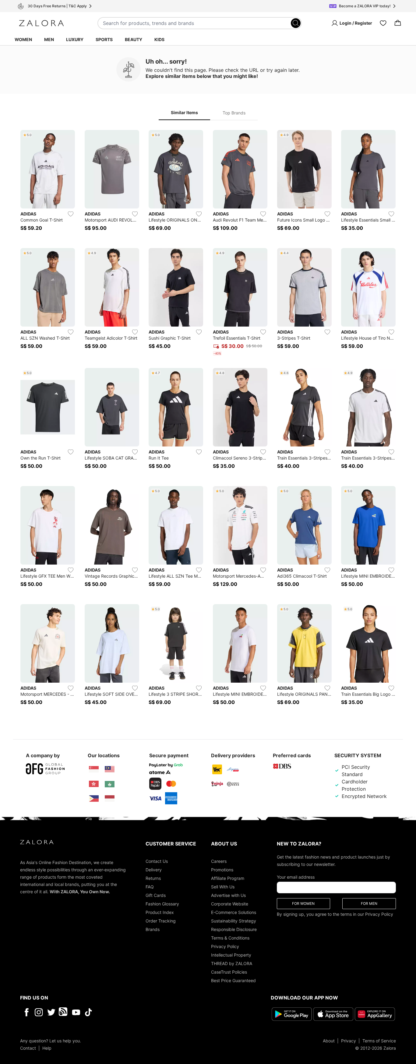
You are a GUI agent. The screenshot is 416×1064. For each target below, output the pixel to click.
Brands (153, 929)
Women (23, 39)
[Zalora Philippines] (94, 799)
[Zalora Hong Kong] (94, 784)
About (329, 1040)
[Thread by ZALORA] (64, 1012)
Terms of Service (379, 1040)
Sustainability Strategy (233, 920)
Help (46, 1048)
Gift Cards (156, 895)
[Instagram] (39, 1012)
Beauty (133, 39)
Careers (219, 861)
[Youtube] (76, 1012)
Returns (153, 878)
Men (49, 39)
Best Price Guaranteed (233, 980)
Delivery (154, 869)
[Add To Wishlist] (70, 214)
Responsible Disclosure (234, 929)
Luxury (74, 39)
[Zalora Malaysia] (110, 769)
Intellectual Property (231, 954)
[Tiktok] (128, 1012)
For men (369, 903)
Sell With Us (222, 886)
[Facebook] (26, 1012)
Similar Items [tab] (184, 112)
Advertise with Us (228, 895)
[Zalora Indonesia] (110, 799)
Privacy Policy (225, 946)
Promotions (222, 869)
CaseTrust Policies (229, 972)
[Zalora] (41, 23)
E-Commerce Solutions (233, 912)
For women (303, 903)
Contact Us (157, 861)
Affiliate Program (227, 878)
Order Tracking (161, 920)
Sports (104, 39)
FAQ (150, 886)
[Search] (296, 23)
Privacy (348, 1040)
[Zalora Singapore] (94, 769)
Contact (28, 1048)
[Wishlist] (383, 23)
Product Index (160, 912)
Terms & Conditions (230, 937)
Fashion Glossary (162, 903)
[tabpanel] (208, 421)
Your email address (296, 877)
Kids (159, 39)
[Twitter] (51, 1012)
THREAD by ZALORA (231, 963)
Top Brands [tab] (234, 112)
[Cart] (397, 23)
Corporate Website (229, 903)
